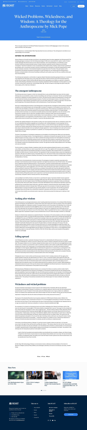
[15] (23, 205)
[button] (41, 390)
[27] (47, 265)
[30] (50, 299)
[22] (63, 227)
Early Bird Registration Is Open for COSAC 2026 (16, 383)
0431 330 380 (32, 1)
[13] (47, 174)
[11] (34, 123)
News (43, 30)
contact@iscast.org (23, 1)
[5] (50, 81)
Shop (60, 6)
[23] (25, 230)
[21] (31, 227)
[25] (31, 247)
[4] (27, 80)
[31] (58, 301)
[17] (69, 211)
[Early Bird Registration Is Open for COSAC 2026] (16, 375)
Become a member (53, 407)
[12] (29, 139)
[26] (53, 252)
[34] (39, 311)
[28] (34, 272)
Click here (55, 45)
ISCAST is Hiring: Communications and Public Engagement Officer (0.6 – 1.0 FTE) (70, 385)
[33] (31, 308)
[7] (41, 94)
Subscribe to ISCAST (52, 410)
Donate (81, 6)
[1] (68, 59)
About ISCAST (37, 407)
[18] (18, 218)
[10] (53, 111)
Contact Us (36, 417)
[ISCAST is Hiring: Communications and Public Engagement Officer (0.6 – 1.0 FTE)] (71, 375)
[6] (43, 83)
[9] (39, 107)
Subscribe (70, 414)
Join (73, 6)
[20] (55, 224)
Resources (37, 6)
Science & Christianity (45, 37)
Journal (55, 6)
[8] (60, 102)
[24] (63, 243)
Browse (31, 6)
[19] (53, 219)
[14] (63, 189)
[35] (45, 312)
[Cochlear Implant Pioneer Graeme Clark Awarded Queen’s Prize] (53, 375)
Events (43, 6)
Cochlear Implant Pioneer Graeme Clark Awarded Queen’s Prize (52, 384)
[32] (58, 303)
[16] (36, 206)
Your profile (51, 416)
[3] (58, 70)
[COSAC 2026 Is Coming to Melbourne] (34, 375)
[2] (22, 62)
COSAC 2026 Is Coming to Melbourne (32, 383)
